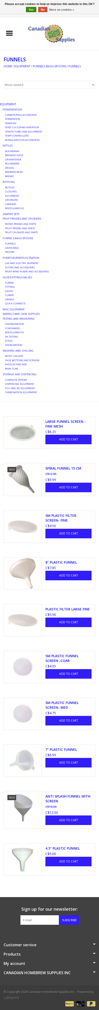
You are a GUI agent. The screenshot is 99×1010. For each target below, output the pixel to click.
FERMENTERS (12, 119)
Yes (31, 9)
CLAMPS (9, 295)
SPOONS (9, 252)
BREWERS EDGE (14, 155)
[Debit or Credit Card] (79, 1003)
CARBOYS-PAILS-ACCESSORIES (21, 114)
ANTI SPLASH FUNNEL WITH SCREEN (67, 798)
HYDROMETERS (13, 345)
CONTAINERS (12, 328)
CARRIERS (10, 204)
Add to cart (68, 439)
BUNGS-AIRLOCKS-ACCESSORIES (22, 140)
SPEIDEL (9, 167)
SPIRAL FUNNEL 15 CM (63, 468)
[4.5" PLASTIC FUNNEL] (22, 859)
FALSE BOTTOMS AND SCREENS (22, 360)
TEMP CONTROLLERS (17, 135)
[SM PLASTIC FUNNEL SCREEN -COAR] (22, 667)
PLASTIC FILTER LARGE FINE (67, 609)
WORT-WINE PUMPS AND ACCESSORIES (27, 271)
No (43, 9)
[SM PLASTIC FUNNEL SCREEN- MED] (22, 714)
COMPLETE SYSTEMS (16, 379)
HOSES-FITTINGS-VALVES (17, 277)
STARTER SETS (11, 214)
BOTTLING (9, 182)
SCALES (8, 340)
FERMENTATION (12, 109)
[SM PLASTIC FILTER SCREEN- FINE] (22, 527)
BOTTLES (9, 187)
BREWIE (9, 176)
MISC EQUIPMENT (14, 309)
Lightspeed (11, 997)
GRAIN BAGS (12, 247)
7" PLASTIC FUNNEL (61, 749)
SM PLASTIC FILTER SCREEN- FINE (60, 518)
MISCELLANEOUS (14, 208)
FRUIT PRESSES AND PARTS (20, 228)
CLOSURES (11, 191)
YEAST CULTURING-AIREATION (22, 127)
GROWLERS (11, 199)
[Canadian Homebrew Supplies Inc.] (59, 33)
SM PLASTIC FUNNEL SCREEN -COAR (62, 658)
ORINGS (9, 299)
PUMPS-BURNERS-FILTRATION (21, 257)
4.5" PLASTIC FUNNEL (62, 848)
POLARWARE (12, 163)
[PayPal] (69, 1003)
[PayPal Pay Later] (90, 1003)
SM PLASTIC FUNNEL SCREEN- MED (62, 705)
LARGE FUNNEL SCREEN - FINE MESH (65, 423)
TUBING (9, 282)
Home (8, 66)
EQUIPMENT (22, 66)
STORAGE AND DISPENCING (20, 374)
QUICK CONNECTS (15, 303)
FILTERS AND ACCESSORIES (20, 267)
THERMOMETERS (14, 324)
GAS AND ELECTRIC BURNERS (21, 263)
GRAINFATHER (13, 159)
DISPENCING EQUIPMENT (19, 384)
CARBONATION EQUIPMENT (21, 392)
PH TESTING (11, 336)
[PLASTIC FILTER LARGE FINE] (22, 620)
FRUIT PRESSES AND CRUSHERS (22, 218)
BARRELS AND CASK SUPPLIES (21, 314)
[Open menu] (9, 33)
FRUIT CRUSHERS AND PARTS (21, 232)
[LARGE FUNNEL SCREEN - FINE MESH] (22, 433)
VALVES (9, 291)
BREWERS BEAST (14, 172)
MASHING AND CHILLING (18, 350)
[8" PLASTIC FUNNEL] (22, 573)
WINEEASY (10, 123)
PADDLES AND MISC (16, 364)
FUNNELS (74, 66)
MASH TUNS (11, 368)
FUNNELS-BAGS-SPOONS (49, 66)
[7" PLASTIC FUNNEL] (22, 761)
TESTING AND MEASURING (19, 318)
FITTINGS (10, 286)
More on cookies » (61, 9)
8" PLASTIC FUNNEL (61, 562)
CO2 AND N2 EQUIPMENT (20, 388)
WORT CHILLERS (14, 356)
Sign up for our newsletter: (49, 909)
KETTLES (7, 145)
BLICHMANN (12, 151)
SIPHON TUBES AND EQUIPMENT (23, 131)
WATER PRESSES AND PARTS (20, 224)
